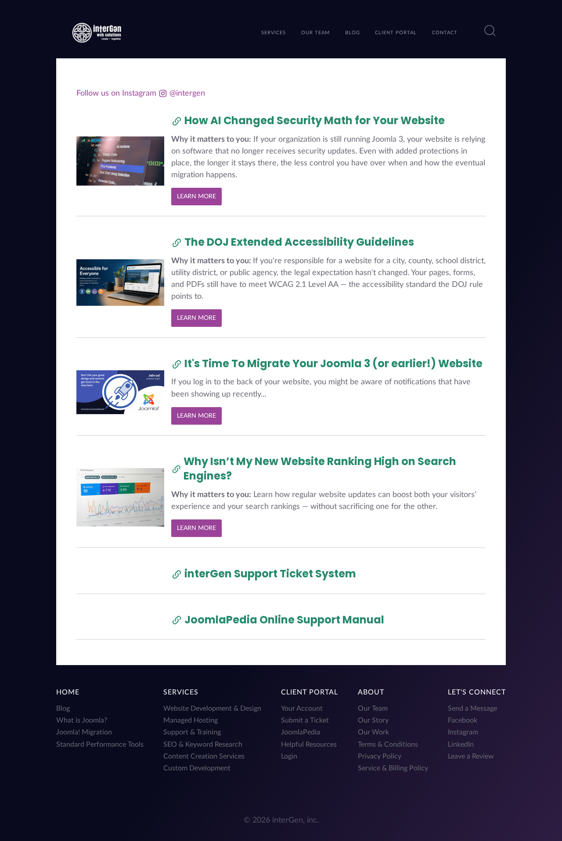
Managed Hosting (190, 720)
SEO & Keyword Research (202, 744)
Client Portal (309, 692)
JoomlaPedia (300, 732)
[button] (490, 30)
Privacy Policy (379, 756)
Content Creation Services (204, 756)
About (371, 692)
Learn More (196, 196)
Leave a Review (471, 756)
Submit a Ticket (305, 720)
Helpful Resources (309, 744)
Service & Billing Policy (393, 768)
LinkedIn (461, 744)
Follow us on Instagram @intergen (140, 93)
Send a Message (472, 708)
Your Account (302, 708)
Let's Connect (477, 692)
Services (180, 692)
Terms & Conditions (388, 744)
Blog (63, 708)
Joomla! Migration (84, 732)
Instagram (463, 732)
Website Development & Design (212, 708)
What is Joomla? (81, 720)
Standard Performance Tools (100, 744)
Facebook (462, 720)
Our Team (373, 708)
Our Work (373, 732)
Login (289, 756)
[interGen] (96, 32)
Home (67, 692)
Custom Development (197, 768)
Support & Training (192, 732)
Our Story (373, 720)
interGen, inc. (295, 820)
